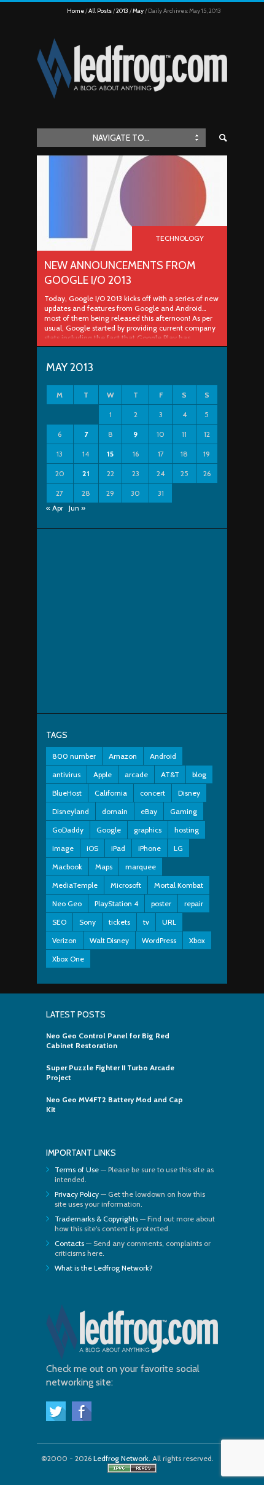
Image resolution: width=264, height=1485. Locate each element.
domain (115, 811)
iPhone (149, 848)
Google (108, 829)
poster (161, 903)
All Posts (100, 11)
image (63, 848)
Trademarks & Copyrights (96, 1218)
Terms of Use (77, 1169)
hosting (186, 829)
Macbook (67, 866)
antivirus (66, 774)
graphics (147, 829)
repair (193, 903)
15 (110, 453)
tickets (119, 922)
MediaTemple (75, 885)
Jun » (77, 507)
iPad (118, 848)
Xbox (197, 940)
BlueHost (67, 792)
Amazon (123, 756)
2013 (122, 11)
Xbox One (68, 958)
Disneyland (70, 811)
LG (178, 848)
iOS (92, 848)
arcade (136, 774)
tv (146, 922)
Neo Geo (67, 903)
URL (169, 922)
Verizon (64, 940)
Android (163, 756)
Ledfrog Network (121, 1458)
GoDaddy (67, 829)
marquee (140, 866)
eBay (149, 811)
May (138, 11)
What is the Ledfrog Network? (104, 1267)
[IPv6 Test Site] (132, 1470)
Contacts (69, 1243)
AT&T (170, 774)
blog (199, 774)
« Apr (54, 507)
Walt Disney (109, 940)
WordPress (159, 940)
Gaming (183, 811)
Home (75, 11)
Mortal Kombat (178, 885)
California (111, 792)
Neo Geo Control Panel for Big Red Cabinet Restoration (107, 1040)
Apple (102, 774)
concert (152, 792)
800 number (74, 756)
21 (86, 473)
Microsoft (126, 885)
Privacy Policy (77, 1194)
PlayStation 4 (116, 903)
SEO (59, 922)
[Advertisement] (132, 621)
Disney (189, 792)
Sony (87, 922)
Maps (103, 866)
